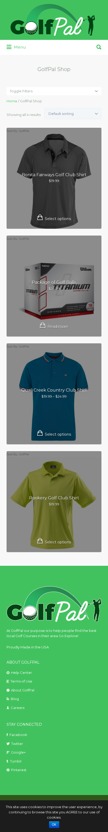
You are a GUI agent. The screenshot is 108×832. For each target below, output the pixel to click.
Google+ (18, 752)
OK (54, 824)
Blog (15, 699)
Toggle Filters (21, 91)
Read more (57, 326)
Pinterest (18, 770)
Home (12, 101)
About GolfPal (22, 690)
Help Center (21, 672)
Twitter (17, 744)
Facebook (18, 735)
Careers (17, 708)
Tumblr (16, 761)
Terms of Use (21, 681)
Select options (58, 218)
